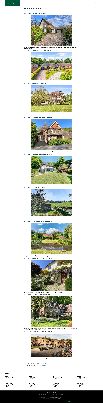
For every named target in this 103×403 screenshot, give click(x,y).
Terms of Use (41, 394)
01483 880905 (7, 385)
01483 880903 (31, 385)
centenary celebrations (44, 361)
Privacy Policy (47, 394)
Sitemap (62, 394)
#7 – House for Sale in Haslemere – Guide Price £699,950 (38, 117)
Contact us (7, 379)
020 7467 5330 (79, 378)
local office (32, 363)
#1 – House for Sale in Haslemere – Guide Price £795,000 (38, 332)
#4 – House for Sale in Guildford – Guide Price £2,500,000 (38, 221)
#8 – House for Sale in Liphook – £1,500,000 (35, 83)
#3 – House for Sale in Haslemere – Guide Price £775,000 (38, 258)
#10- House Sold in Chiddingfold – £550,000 (35, 13)
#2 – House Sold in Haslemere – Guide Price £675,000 (37, 294)
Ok (69, 401)
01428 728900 (55, 378)
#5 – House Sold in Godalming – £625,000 (34, 187)
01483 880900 (7, 378)
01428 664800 (31, 378)
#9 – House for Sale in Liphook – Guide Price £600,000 (37, 50)
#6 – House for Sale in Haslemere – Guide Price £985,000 (38, 154)
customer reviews (43, 365)
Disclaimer (58, 394)
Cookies (53, 394)
